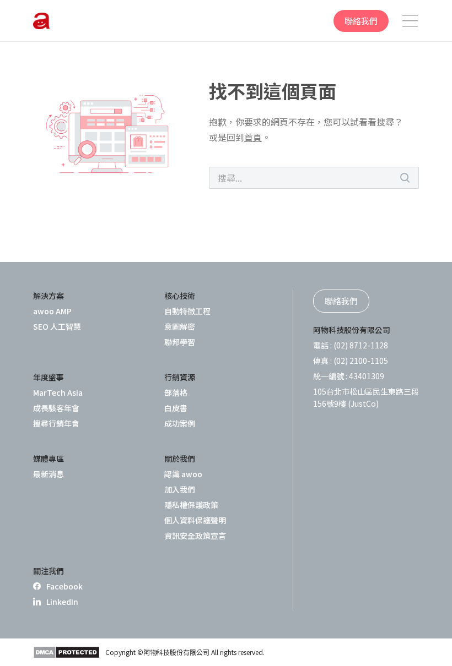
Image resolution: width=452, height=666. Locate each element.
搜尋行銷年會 (56, 423)
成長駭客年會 (56, 407)
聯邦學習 (179, 341)
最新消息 (48, 473)
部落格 (175, 392)
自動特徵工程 (187, 310)
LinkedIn (62, 601)
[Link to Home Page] (41, 21)
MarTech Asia (58, 392)
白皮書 (175, 407)
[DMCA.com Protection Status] (66, 652)
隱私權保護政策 (191, 504)
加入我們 (179, 489)
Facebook (64, 586)
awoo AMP (52, 310)
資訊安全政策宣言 (195, 535)
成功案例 (179, 423)
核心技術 (179, 295)
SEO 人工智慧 (57, 326)
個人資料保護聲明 (195, 520)
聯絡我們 (361, 20)
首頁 (253, 137)
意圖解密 (179, 326)
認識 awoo (183, 473)
